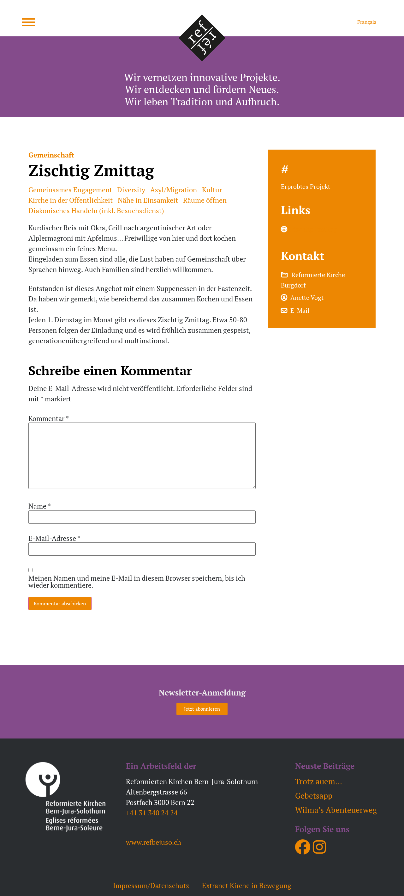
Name (39, 506)
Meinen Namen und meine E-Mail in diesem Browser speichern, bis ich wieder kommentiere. (136, 582)
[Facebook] (302, 847)
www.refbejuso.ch (153, 842)
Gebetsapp (313, 795)
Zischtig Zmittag (313, 229)
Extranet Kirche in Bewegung (246, 885)
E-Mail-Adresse (54, 538)
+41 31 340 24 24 (152, 812)
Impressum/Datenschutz (151, 885)
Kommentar (48, 418)
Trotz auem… (318, 781)
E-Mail (298, 310)
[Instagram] (319, 847)
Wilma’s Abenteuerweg (336, 810)
